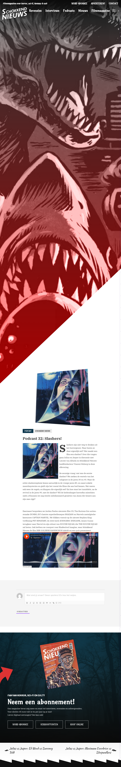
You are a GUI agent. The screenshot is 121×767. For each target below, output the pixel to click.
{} (56, 603)
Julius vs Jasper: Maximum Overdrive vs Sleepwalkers (88, 750)
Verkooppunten (49, 724)
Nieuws (83, 11)
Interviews (52, 11)
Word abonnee (79, 3)
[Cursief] (30, 602)
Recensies (35, 11)
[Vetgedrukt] (27, 602)
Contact (113, 3)
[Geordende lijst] (40, 602)
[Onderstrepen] (33, 602)
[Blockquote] (47, 602)
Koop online (77, 724)
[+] (60, 603)
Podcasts (69, 11)
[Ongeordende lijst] (43, 602)
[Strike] (37, 602)
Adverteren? (98, 3)
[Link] (53, 602)
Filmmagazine (101, 11)
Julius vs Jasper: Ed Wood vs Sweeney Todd (31, 750)
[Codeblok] (50, 602)
